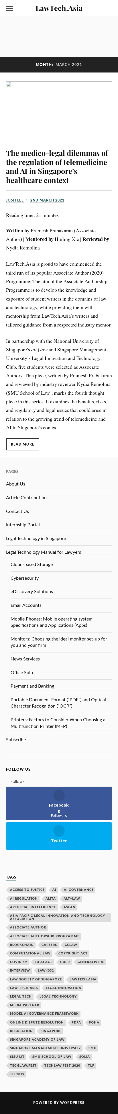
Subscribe (16, 740)
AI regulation (24, 898)
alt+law (72, 898)
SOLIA (84, 1056)
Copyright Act (73, 953)
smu (92, 1048)
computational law (30, 953)
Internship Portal (23, 525)
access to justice (27, 889)
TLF (91, 1065)
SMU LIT (17, 1056)
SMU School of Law (52, 1056)
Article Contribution (26, 497)
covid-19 (18, 962)
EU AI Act (43, 962)
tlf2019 (17, 1074)
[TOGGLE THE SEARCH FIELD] (108, 8)
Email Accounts (26, 605)
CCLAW (71, 944)
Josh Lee (15, 200)
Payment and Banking (32, 686)
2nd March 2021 (47, 200)
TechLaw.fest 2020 (62, 1065)
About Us (15, 484)
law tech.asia (24, 988)
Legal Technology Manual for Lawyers (43, 552)
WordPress (72, 1103)
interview (20, 970)
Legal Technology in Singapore (36, 538)
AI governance (79, 889)
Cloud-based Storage (32, 564)
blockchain (22, 944)
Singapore (51, 1031)
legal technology (58, 996)
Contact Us (17, 511)
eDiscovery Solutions (32, 591)
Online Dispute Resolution (37, 1022)
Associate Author (28, 927)
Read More (22, 444)
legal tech (21, 996)
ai (54, 889)
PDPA (76, 1022)
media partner (24, 1005)
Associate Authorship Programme (44, 936)
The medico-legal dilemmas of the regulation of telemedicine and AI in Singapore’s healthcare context (57, 166)
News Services (25, 659)
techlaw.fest (23, 1065)
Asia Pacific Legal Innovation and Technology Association (57, 917)
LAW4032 (46, 970)
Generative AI (91, 962)
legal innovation (64, 988)
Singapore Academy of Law (37, 1039)
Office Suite (22, 672)
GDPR (65, 962)
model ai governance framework (44, 1013)
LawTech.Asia (59, 8)
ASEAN (70, 907)
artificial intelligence (33, 907)
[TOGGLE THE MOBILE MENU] (9, 8)
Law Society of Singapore (36, 979)
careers (49, 944)
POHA (94, 1022)
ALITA (51, 898)
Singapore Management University (45, 1048)
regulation (21, 1031)
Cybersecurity (25, 578)
